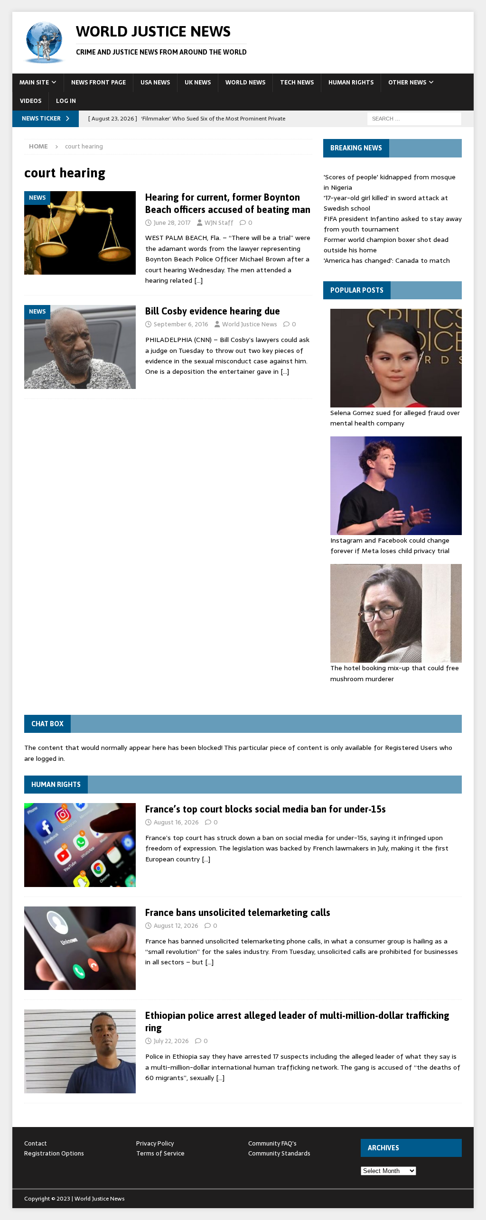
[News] (80, 233)
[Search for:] (414, 118)
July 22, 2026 (171, 1041)
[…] (198, 280)
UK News (198, 82)
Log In (66, 101)
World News (245, 82)
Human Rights (351, 82)
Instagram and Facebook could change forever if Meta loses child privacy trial (389, 545)
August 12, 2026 (176, 926)
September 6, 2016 (181, 324)
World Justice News (249, 324)
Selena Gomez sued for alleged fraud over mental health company (395, 417)
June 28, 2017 (172, 223)
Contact (35, 1143)
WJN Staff (219, 223)
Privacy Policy (155, 1143)
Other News (407, 82)
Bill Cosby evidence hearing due (212, 310)
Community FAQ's (272, 1143)
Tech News (297, 82)
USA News (155, 82)
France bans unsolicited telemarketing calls (237, 912)
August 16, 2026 (176, 822)
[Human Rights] (80, 845)
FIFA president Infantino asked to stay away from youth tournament (393, 223)
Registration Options (54, 1153)
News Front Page (98, 82)
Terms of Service (160, 1153)
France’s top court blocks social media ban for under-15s (265, 809)
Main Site (34, 82)
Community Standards (279, 1153)
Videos (30, 101)
